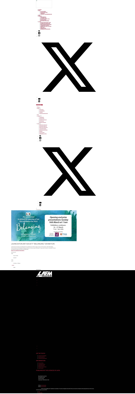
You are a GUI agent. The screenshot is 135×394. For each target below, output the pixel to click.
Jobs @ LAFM (43, 28)
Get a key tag (43, 17)
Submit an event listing (45, 26)
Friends (40, 16)
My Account (43, 19)
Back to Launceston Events (17, 250)
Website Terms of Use (42, 366)
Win (39, 15)
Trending (42, 13)
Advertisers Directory (45, 22)
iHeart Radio (40, 392)
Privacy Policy (40, 362)
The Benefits (43, 16)
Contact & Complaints (42, 355)
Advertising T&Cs (41, 365)
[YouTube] (39, 99)
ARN (39, 391)
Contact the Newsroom (46, 14)
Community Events (44, 25)
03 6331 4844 (43, 385)
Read (39, 10)
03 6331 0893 (43, 386)
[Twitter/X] (68, 97)
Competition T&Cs (41, 364)
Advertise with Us (41, 356)
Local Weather (43, 12)
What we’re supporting (45, 24)
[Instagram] (39, 36)
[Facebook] (39, 33)
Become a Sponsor (44, 20)
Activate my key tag (45, 18)
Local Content (40, 368)
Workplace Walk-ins (45, 23)
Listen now (38, 104)
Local (39, 21)
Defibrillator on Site (45, 28)
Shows (39, 9)
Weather (42, 27)
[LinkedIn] (39, 102)
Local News (43, 11)
